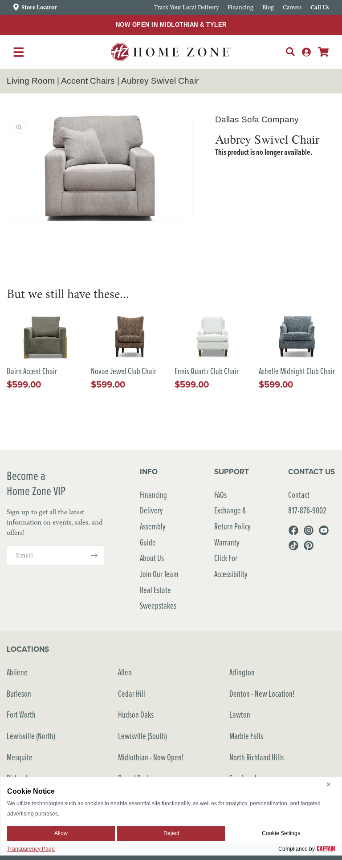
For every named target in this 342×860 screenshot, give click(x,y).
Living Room (31, 80)
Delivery (151, 510)
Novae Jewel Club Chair (123, 371)
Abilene (17, 672)
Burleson (19, 693)
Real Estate (155, 590)
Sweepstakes (158, 605)
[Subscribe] (94, 555)
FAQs (220, 495)
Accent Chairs (88, 80)
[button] (290, 51)
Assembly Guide (153, 534)
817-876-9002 (307, 510)
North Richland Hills (256, 757)
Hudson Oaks (136, 714)
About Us (152, 558)
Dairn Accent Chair (32, 371)
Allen (125, 672)
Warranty (227, 542)
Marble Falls (246, 736)
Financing (153, 495)
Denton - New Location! (262, 693)
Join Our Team (159, 574)
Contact (298, 495)
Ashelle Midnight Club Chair (297, 371)
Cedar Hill (131, 693)
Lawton (239, 714)
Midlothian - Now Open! (151, 757)
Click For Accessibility (231, 566)
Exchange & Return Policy (232, 518)
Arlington (242, 672)
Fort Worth (21, 714)
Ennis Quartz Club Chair (207, 371)
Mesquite (20, 757)
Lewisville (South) (142, 736)
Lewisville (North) (31, 736)
